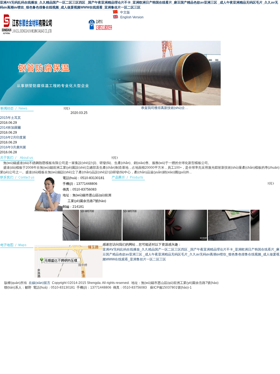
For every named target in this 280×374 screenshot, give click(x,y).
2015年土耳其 (10, 118)
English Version (132, 17)
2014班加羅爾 (10, 128)
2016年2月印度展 (13, 137)
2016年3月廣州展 (13, 147)
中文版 (125, 12)
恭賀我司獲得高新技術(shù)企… (164, 108)
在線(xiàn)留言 (39, 283)
